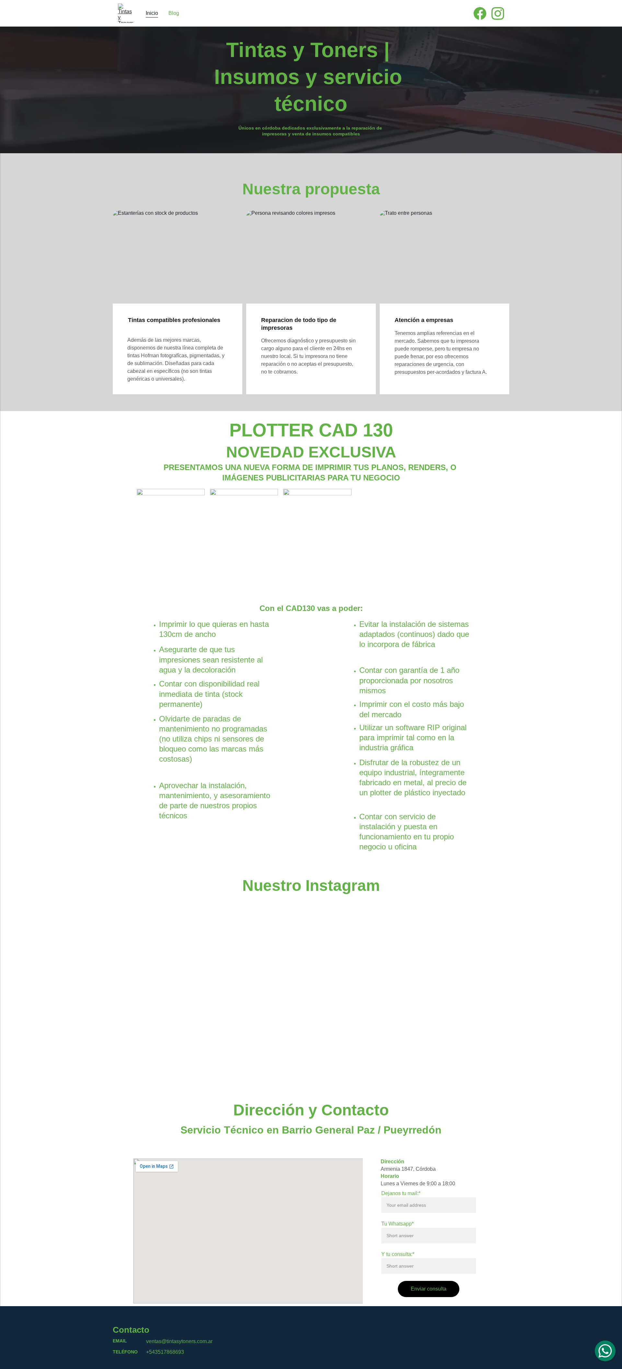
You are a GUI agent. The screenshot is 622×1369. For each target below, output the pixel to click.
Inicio (152, 13)
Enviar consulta (428, 1289)
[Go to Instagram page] (497, 13)
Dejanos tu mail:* (400, 1193)
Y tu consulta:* (397, 1254)
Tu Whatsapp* (397, 1223)
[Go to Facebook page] (482, 13)
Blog (173, 13)
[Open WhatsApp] (605, 1350)
